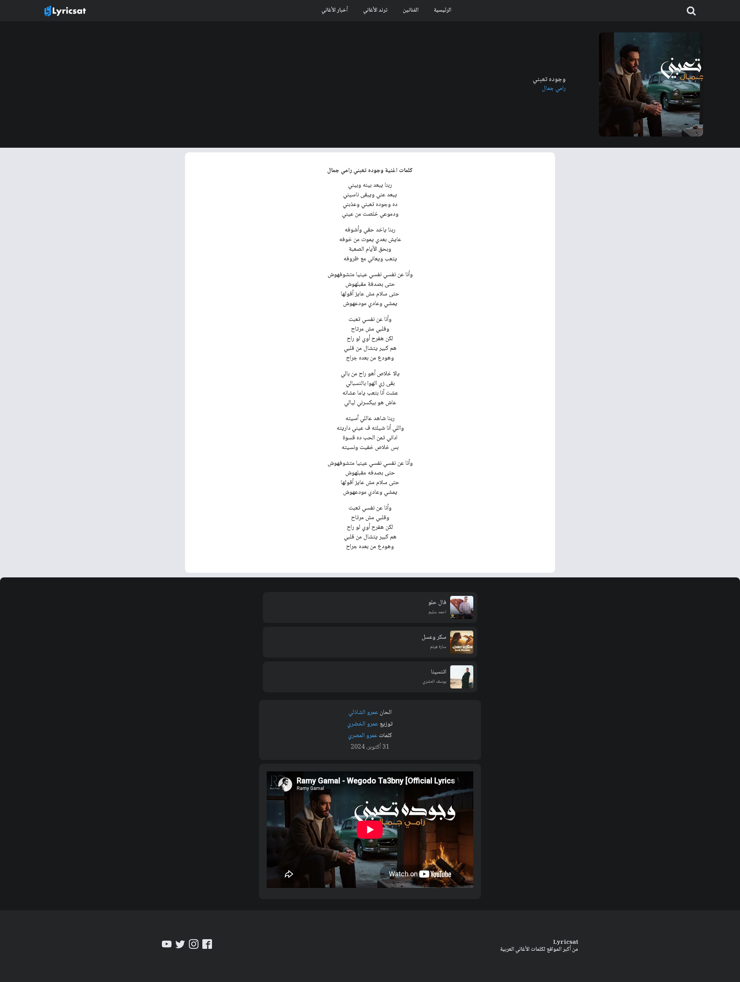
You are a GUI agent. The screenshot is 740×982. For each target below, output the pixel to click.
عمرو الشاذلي (363, 712)
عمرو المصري (362, 736)
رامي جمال (554, 88)
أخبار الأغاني (334, 10)
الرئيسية (442, 10)
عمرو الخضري (362, 724)
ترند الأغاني (375, 10)
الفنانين (411, 10)
